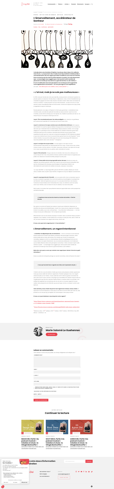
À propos (87, 4)
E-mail (36, 375)
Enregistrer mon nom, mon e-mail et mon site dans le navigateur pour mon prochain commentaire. (57, 388)
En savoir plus (51, 334)
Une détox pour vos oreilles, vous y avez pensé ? (53, 86)
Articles (67, 4)
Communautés (51, 4)
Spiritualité (69, 14)
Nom (35, 369)
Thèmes (60, 4)
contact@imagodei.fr (64, 474)
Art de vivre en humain (48, 14)
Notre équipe (43, 474)
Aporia (36, 14)
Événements (80, 4)
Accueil (35, 12)
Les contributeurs (44, 476)
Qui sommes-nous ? (45, 471)
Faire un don (64, 477)
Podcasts (73, 4)
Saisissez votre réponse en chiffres (45, 391)
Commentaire (38, 355)
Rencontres (28, 433)
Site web (36, 381)
